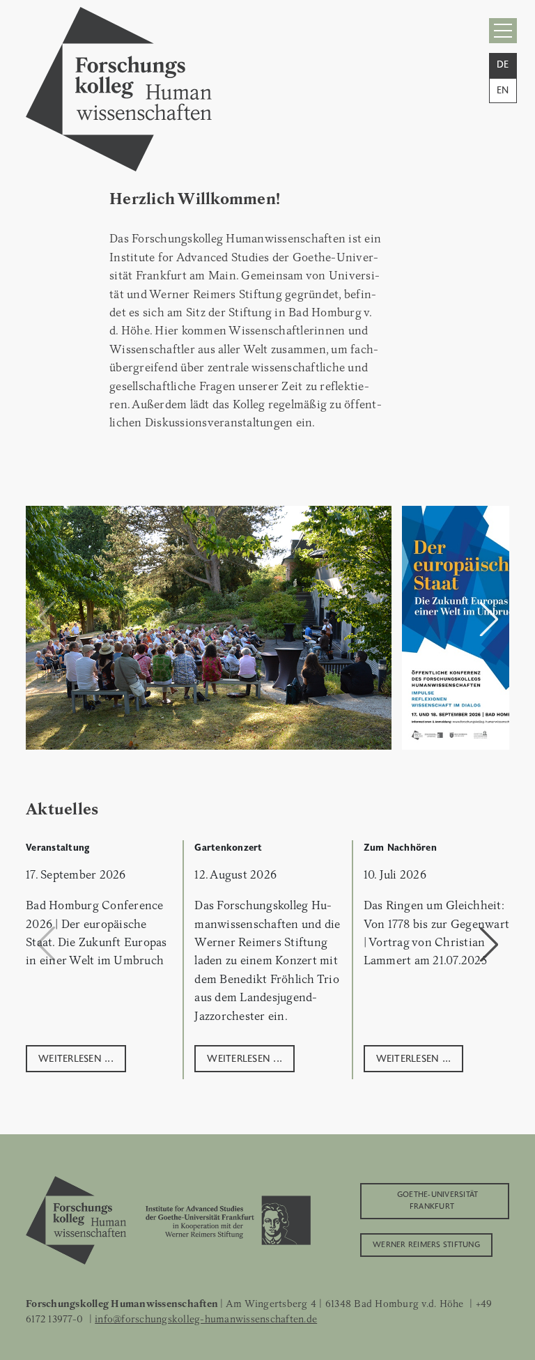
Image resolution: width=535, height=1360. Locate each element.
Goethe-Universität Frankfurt (438, 1199)
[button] (489, 618)
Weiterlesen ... (76, 1057)
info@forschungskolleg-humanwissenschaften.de (206, 1319)
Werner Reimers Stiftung (426, 1243)
